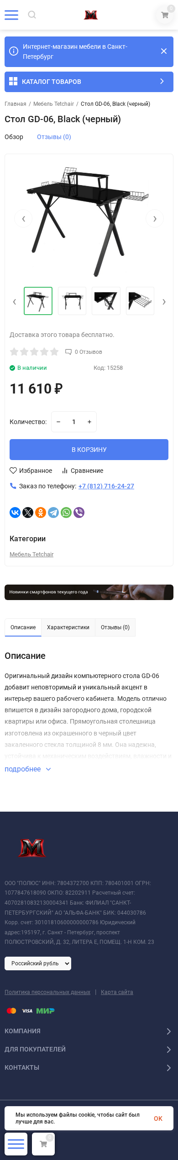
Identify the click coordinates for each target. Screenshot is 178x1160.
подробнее (23, 769)
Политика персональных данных (47, 992)
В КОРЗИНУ (89, 449)
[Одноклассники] (40, 512)
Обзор (14, 137)
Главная (15, 104)
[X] (27, 512)
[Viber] (78, 512)
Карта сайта (117, 992)
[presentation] (23, 218)
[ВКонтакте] (15, 512)
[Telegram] (53, 512)
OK (158, 1118)
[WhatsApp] (66, 512)
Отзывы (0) (54, 137)
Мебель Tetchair (53, 104)
